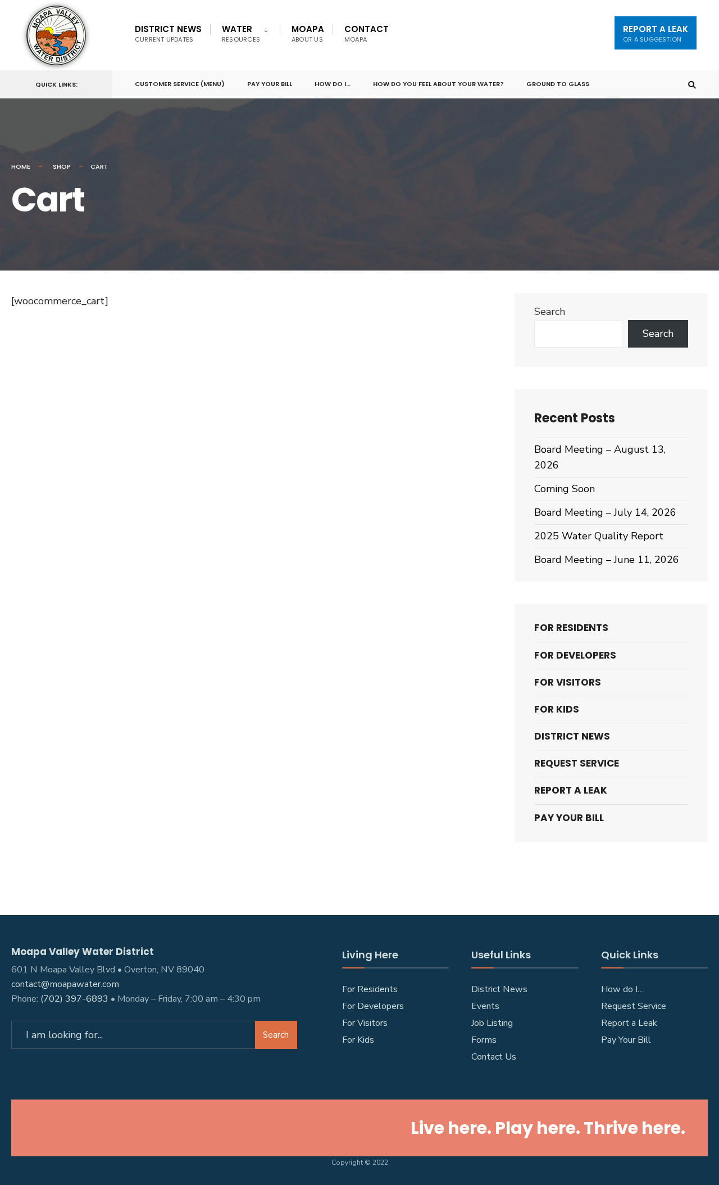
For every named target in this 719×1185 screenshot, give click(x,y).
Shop (62, 166)
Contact (366, 33)
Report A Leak (655, 33)
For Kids (556, 709)
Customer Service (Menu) (180, 83)
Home (20, 166)
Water (241, 33)
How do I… (333, 83)
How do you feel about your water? (438, 83)
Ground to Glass (557, 83)
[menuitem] (245, 31)
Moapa (308, 33)
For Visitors (567, 682)
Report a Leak (629, 1023)
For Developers (575, 655)
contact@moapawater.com (65, 984)
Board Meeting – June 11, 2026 (606, 559)
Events (485, 1006)
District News (168, 33)
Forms (484, 1040)
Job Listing (492, 1023)
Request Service (576, 763)
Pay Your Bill (269, 83)
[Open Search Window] (692, 84)
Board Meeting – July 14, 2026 (605, 512)
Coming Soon (564, 488)
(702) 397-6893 (74, 999)
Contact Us (493, 1057)
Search (549, 311)
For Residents (571, 627)
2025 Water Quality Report (598, 536)
